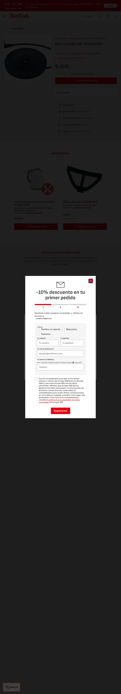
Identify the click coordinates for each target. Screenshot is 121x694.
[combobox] (48, 343)
